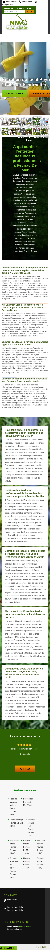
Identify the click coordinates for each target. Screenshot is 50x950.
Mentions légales (39, 947)
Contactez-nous (14, 94)
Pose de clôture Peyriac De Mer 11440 (26, 846)
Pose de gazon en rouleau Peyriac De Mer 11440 (13, 807)
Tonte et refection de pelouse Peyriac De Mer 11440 (14, 868)
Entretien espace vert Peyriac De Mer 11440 (31, 828)
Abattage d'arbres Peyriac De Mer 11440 (41, 846)
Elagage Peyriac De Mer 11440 (26, 863)
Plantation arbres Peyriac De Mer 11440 (14, 846)
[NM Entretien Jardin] (17, 22)
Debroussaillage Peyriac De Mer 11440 (16, 823)
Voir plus (25, 769)
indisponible (11, 1)
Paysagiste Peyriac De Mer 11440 (28, 802)
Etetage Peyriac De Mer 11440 (40, 863)
